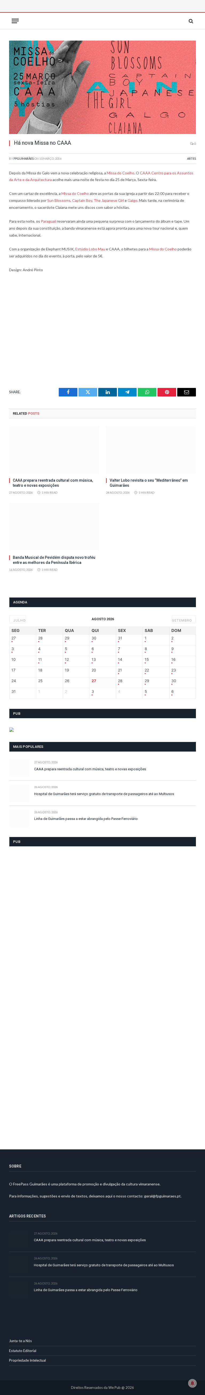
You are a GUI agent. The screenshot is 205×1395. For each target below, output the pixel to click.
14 (120, 659)
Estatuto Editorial (22, 1351)
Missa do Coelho (120, 173)
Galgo (132, 200)
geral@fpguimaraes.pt (162, 1196)
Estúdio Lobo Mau (90, 249)
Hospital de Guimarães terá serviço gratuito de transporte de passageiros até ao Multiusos (104, 794)
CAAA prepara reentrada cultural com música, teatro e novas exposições (53, 483)
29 (67, 638)
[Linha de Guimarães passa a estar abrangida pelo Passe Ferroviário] (19, 818)
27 (13, 638)
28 (40, 638)
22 (147, 670)
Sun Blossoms (58, 200)
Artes (191, 158)
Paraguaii (48, 221)
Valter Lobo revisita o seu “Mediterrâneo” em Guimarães (149, 483)
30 (94, 638)
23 (173, 670)
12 (67, 659)
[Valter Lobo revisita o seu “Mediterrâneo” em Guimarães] (151, 450)
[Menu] (15, 21)
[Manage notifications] (192, 1383)
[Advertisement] (69, 12)
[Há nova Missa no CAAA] (102, 87)
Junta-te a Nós (20, 1341)
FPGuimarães (24, 158)
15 (147, 659)
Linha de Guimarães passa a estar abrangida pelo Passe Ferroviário (86, 819)
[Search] (190, 21)
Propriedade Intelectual (27, 1360)
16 (173, 659)
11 (40, 659)
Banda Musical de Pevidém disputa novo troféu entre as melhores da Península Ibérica (54, 560)
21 (120, 670)
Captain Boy (82, 200)
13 (94, 659)
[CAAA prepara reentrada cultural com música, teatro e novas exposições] (54, 450)
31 (120, 638)
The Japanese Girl (109, 200)
